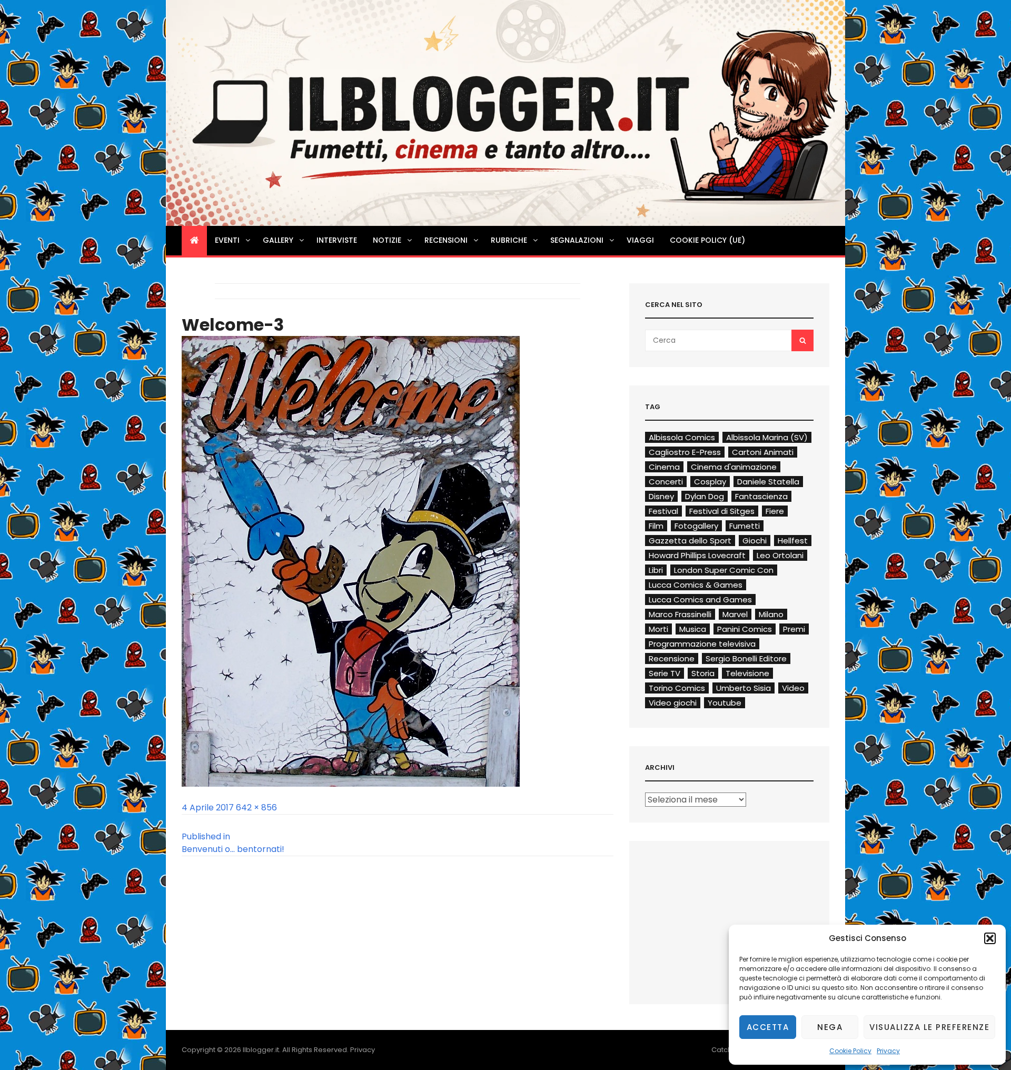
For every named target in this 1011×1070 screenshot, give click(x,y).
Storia (703, 673)
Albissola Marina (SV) (767, 437)
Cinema (664, 466)
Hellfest (793, 540)
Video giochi (673, 702)
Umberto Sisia (743, 687)
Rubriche (509, 240)
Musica (692, 629)
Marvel (735, 614)
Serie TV (664, 673)
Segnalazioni (576, 240)
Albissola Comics (682, 437)
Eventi (227, 240)
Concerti (666, 481)
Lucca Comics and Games (700, 599)
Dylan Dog (704, 496)
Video (793, 687)
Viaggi (640, 240)
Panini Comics (744, 629)
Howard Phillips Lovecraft (697, 555)
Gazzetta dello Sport (690, 540)
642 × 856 (256, 807)
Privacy (888, 1050)
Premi (794, 629)
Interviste (336, 240)
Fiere (775, 511)
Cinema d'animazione (734, 466)
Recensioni (446, 240)
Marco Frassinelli (680, 614)
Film (656, 525)
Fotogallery (696, 525)
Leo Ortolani (780, 555)
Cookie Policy (850, 1050)
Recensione (672, 658)
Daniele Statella (768, 481)
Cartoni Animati (763, 452)
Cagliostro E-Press (685, 452)
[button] (990, 938)
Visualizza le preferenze (929, 1027)
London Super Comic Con (724, 570)
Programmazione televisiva (702, 643)
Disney (661, 496)
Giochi (754, 540)
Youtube (724, 702)
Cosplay (710, 481)
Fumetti (744, 525)
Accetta (768, 1027)
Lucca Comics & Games (695, 584)
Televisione (747, 673)
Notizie (387, 240)
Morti (658, 629)
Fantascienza (761, 496)
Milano (771, 614)
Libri (656, 570)
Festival (663, 511)
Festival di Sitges (722, 511)
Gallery (278, 240)
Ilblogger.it (261, 1050)
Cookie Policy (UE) (707, 240)
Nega (830, 1027)
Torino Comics (677, 687)
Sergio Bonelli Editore (746, 658)
